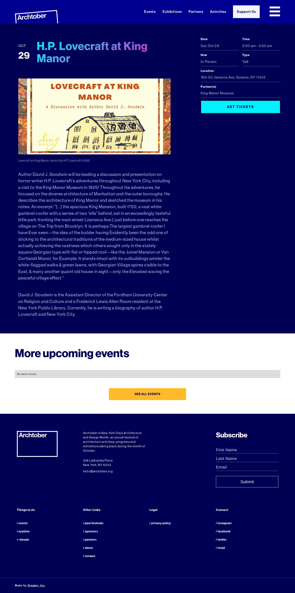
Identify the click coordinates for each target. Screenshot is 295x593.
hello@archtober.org (98, 471)
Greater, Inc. (37, 585)
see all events (147, 394)
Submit (247, 481)
